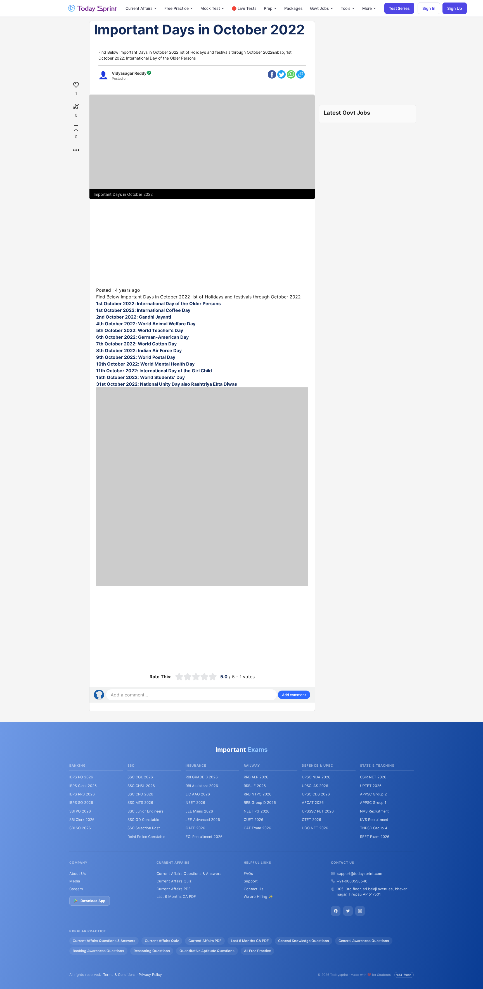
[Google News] (360, 911)
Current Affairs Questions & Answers (189, 873)
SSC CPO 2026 (140, 794)
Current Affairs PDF (174, 889)
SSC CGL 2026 (140, 777)
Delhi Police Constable (146, 837)
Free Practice (176, 8)
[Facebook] (335, 911)
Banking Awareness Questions (98, 951)
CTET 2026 (311, 820)
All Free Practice (257, 951)
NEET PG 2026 (256, 811)
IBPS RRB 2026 (82, 794)
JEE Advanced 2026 (203, 820)
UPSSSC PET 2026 (318, 811)
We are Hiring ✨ (258, 896)
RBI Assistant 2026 (202, 786)
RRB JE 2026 (255, 786)
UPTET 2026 (371, 786)
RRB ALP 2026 (256, 777)
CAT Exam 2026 (257, 828)
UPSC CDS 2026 (316, 794)
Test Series (399, 8)
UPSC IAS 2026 (315, 786)
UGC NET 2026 (315, 828)
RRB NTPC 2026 (257, 794)
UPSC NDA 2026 (316, 777)
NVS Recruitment (374, 811)
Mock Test (210, 8)
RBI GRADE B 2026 (202, 777)
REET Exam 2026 (374, 837)
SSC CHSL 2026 (141, 786)
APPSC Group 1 (373, 802)
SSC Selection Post (143, 828)
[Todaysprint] (92, 8)
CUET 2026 (253, 820)
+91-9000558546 (352, 881)
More (367, 8)
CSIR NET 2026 (373, 777)
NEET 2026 (195, 802)
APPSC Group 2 (373, 794)
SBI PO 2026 (80, 811)
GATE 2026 (195, 828)
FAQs (248, 873)
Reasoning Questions (152, 951)
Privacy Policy (150, 974)
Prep (268, 8)
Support (251, 881)
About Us (77, 873)
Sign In (428, 8)
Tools (346, 8)
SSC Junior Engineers (145, 811)
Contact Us (253, 889)
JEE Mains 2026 (199, 811)
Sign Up (454, 8)
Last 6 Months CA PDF (176, 896)
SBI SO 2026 (80, 828)
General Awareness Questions (363, 941)
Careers (76, 889)
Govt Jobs (319, 8)
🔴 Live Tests (244, 8)
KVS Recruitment (374, 820)
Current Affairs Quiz (174, 881)
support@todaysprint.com (359, 873)
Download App (92, 901)
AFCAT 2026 (313, 802)
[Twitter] (348, 911)
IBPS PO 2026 (81, 777)
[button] (294, 695)
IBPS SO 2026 (81, 802)
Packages (293, 8)
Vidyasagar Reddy (129, 73)
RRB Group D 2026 (260, 802)
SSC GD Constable (143, 820)
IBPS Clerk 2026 (83, 786)
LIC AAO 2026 (198, 794)
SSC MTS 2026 (140, 802)
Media (74, 881)
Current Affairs (139, 8)
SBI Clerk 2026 (81, 820)
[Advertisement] (202, 247)
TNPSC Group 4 (373, 828)
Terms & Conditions (119, 974)
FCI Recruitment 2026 (204, 837)
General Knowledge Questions (303, 941)
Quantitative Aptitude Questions (207, 951)
